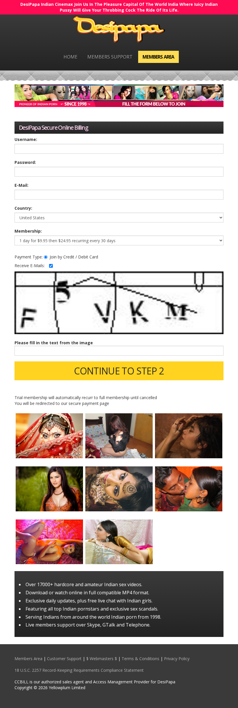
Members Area (158, 57)
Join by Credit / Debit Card (74, 257)
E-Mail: (21, 185)
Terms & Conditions (140, 658)
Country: (23, 208)
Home (70, 57)
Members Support (110, 57)
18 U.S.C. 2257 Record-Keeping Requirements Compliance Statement (79, 670)
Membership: (28, 231)
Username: (26, 139)
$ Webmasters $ (101, 658)
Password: (25, 162)
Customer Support (64, 658)
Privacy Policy (177, 658)
